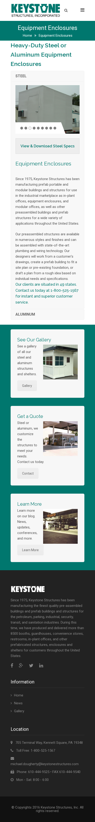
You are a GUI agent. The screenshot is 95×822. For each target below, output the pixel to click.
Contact (28, 473)
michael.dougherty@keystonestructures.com (45, 764)
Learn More (30, 550)
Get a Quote (30, 416)
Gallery (27, 386)
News (18, 703)
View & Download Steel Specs (47, 146)
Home (27, 35)
